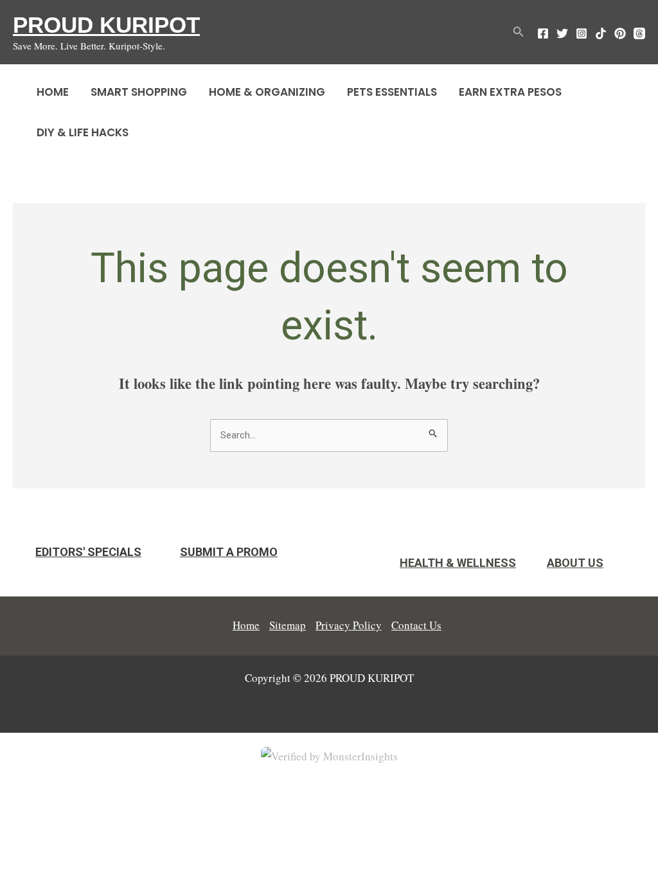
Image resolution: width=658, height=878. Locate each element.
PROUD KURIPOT (106, 24)
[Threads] (639, 33)
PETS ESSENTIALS (392, 92)
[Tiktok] (601, 33)
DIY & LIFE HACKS (83, 132)
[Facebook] (543, 33)
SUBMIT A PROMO (229, 552)
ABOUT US (575, 562)
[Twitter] (562, 33)
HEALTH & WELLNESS (458, 562)
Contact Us (416, 625)
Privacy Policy (349, 625)
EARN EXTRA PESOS (510, 92)
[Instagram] (581, 33)
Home (246, 625)
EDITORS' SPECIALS (88, 552)
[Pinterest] (620, 33)
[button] (518, 32)
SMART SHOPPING (139, 92)
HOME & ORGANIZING (267, 92)
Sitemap (287, 625)
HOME (53, 92)
